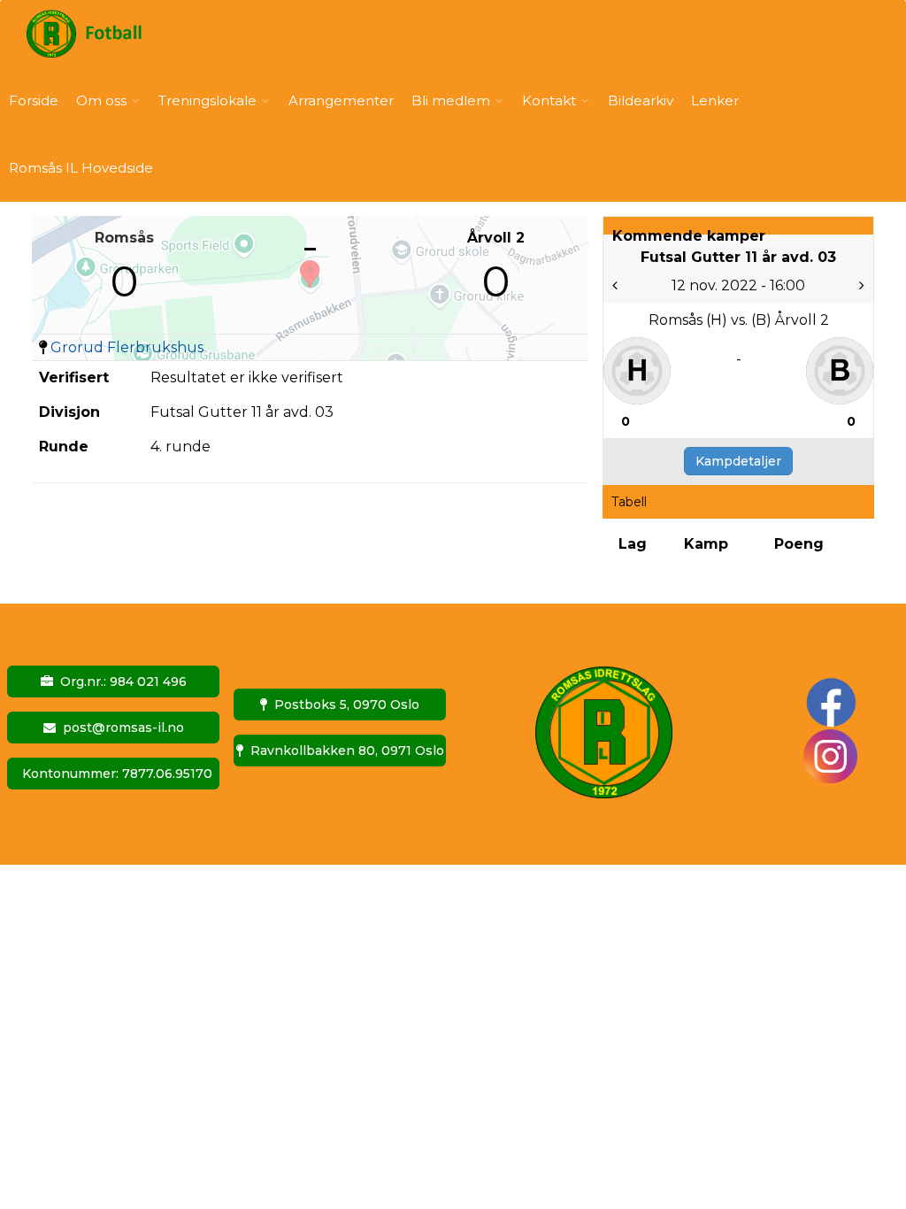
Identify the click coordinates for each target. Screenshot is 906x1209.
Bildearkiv (640, 100)
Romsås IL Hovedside (81, 167)
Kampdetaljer (738, 461)
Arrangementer (341, 100)
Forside (33, 100)
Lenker (715, 100)
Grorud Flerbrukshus (126, 347)
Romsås (124, 237)
